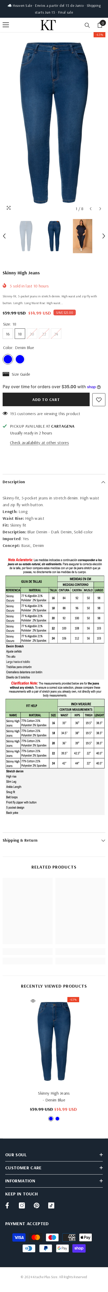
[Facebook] (7, 1205)
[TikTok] (51, 1205)
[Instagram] (22, 1205)
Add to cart (46, 399)
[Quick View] (33, 1001)
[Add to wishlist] (98, 399)
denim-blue (50, 1118)
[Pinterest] (36, 1205)
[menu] (6, 25)
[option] (54, 123)
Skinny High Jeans (54, 1096)
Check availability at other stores (39, 442)
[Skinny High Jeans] (54, 1041)
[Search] (87, 25)
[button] (90, 208)
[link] (28, 951)
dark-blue (57, 1118)
